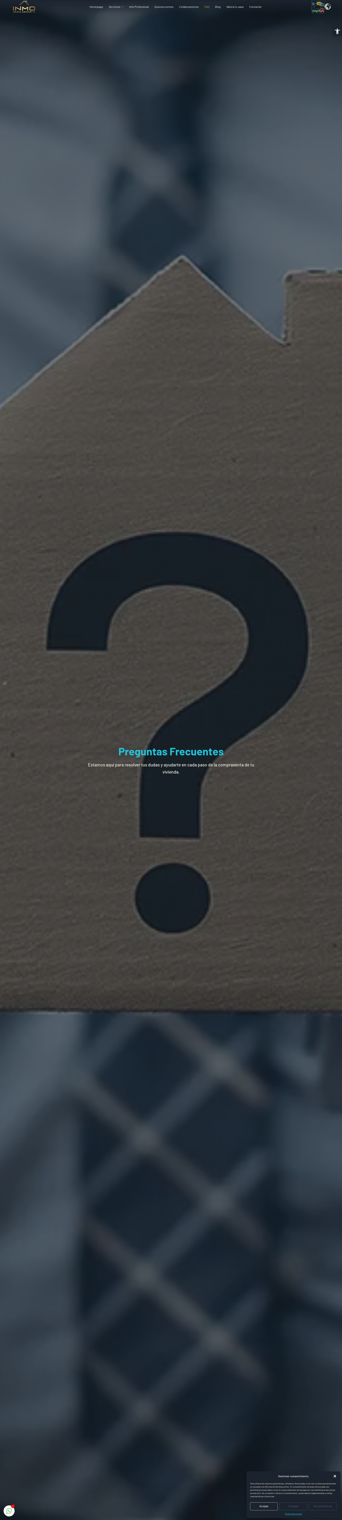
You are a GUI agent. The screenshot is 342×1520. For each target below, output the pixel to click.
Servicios (114, 6)
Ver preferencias (322, 1506)
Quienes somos (163, 6)
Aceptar (263, 1506)
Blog (218, 6)
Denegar (293, 1506)
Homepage (96, 6)
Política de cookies (293, 1514)
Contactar (255, 6)
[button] (337, 31)
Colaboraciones (189, 6)
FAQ (206, 6)
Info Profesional (139, 6)
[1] (9, 1512)
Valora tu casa (234, 6)
